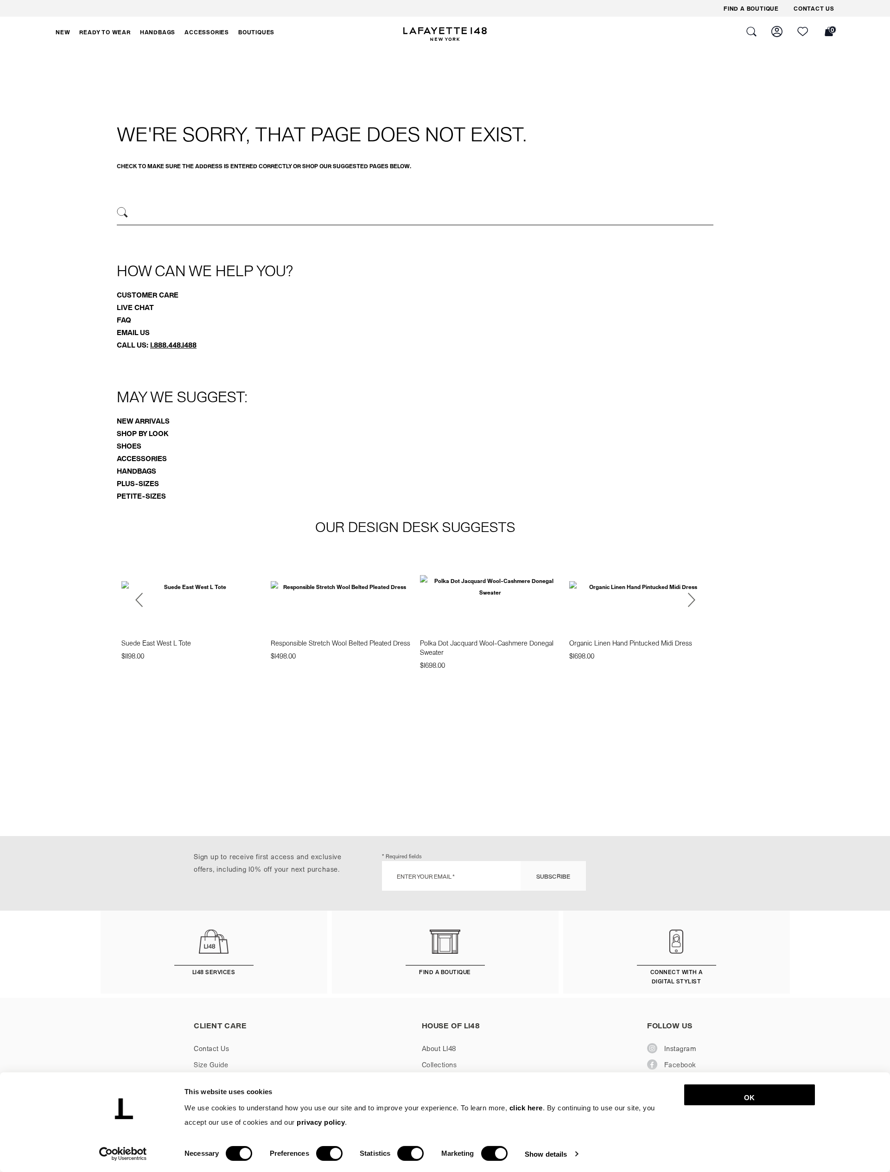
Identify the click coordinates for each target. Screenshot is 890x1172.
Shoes (129, 446)
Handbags (136, 471)
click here (526, 1108)
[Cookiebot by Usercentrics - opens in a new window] (123, 1154)
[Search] (122, 212)
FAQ (124, 320)
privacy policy (321, 1122)
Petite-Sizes (141, 496)
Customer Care (147, 295)
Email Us (133, 332)
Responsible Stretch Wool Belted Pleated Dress (340, 643)
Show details (546, 1154)
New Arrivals (143, 421)
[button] (63, 32)
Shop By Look (142, 433)
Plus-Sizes (138, 483)
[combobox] (415, 213)
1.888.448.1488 (173, 345)
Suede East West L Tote (156, 643)
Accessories (142, 458)
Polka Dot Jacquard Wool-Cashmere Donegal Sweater (486, 647)
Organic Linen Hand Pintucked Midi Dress (630, 643)
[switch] (329, 1153)
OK (749, 1098)
